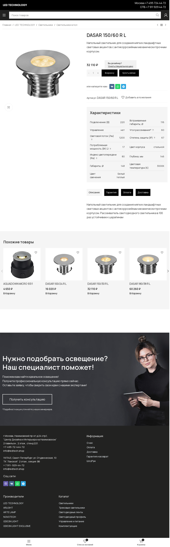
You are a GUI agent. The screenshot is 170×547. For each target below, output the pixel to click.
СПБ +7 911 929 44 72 (153, 7)
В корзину (109, 73)
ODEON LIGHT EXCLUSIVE (17, 526)
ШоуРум (91, 461)
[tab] (94, 192)
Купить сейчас (129, 73)
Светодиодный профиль (72, 516)
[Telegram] (123, 86)
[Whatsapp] (117, 86)
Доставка (92, 451)
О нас (90, 442)
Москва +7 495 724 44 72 (150, 3)
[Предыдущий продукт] (158, 25)
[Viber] (5, 483)
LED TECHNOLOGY (25, 24)
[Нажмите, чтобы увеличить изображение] (8, 107)
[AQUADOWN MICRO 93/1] (21, 264)
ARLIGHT (8, 507)
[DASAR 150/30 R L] (106, 264)
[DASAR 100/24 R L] (64, 264)
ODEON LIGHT (10, 521)
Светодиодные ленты (71, 512)
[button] (9, 293)
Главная (6, 24)
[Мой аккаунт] (166, 15)
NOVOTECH (9, 516)
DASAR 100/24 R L (56, 284)
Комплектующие (68, 526)
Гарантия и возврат (97, 456)
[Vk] (111, 86)
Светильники (45, 24)
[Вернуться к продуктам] (162, 25)
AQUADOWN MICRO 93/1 (18, 284)
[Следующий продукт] (166, 25)
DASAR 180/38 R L (139, 284)
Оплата (91, 447)
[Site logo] (14, 4)
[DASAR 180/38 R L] (148, 264)
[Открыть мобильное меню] (4, 15)
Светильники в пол (66, 24)
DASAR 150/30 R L (98, 284)
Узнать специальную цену (120, 66)
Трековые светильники (72, 507)
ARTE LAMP (9, 512)
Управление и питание (71, 521)
